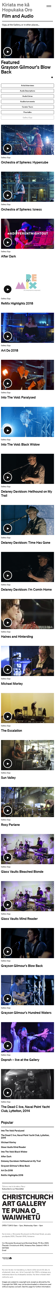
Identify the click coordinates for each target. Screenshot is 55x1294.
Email (4, 1250)
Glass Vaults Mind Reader (13, 1147)
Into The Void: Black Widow (14, 1151)
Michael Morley (8, 1142)
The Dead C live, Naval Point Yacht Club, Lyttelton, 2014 (25, 1136)
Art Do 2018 (7, 1170)
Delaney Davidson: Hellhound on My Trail (21, 1161)
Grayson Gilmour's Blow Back (15, 1166)
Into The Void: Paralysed (12, 1130)
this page (29, 1286)
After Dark (6, 1156)
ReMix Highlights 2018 (12, 1175)
